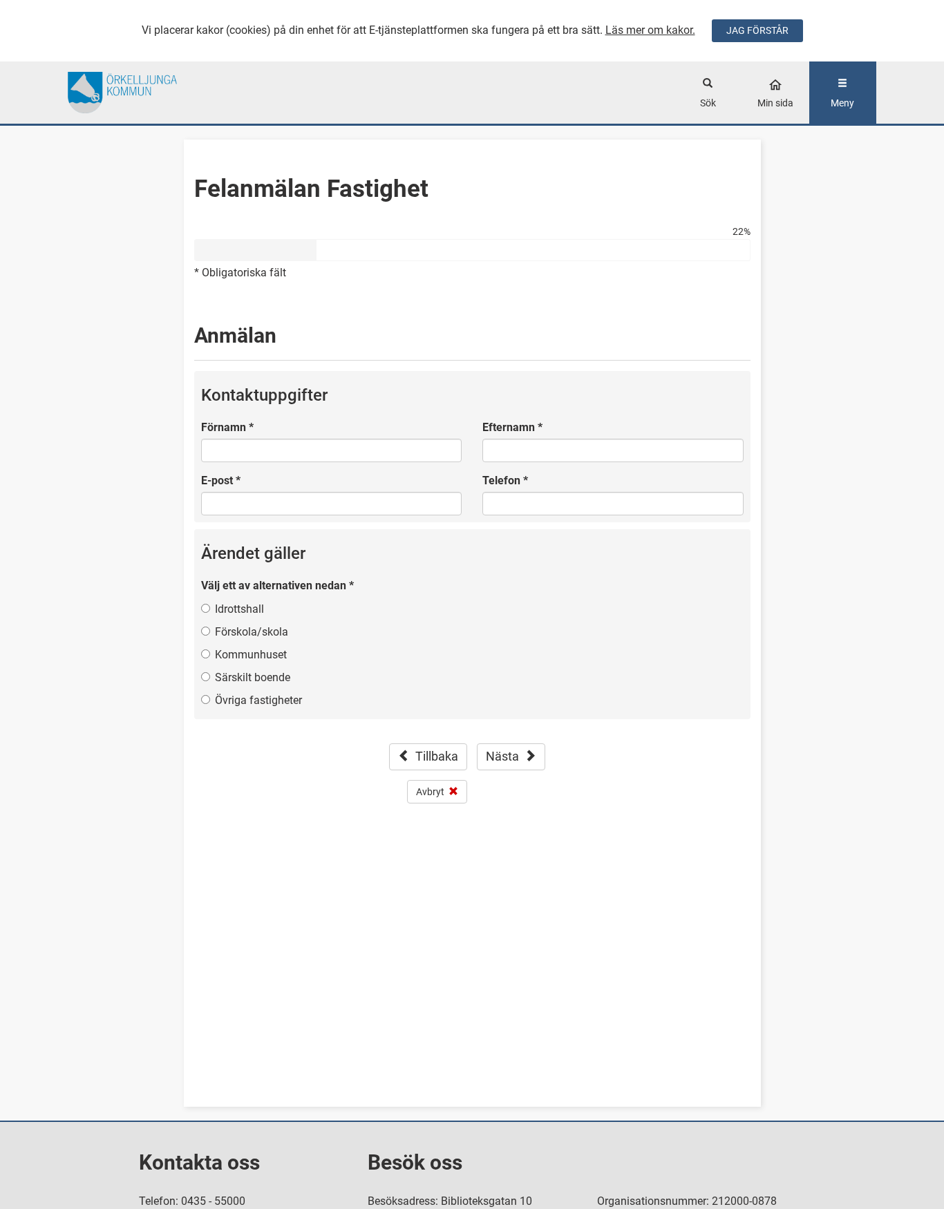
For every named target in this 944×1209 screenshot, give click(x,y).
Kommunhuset (251, 654)
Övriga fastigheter (258, 700)
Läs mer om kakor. (650, 30)
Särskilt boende (252, 677)
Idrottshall (239, 609)
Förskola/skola (251, 631)
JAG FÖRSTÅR (757, 30)
